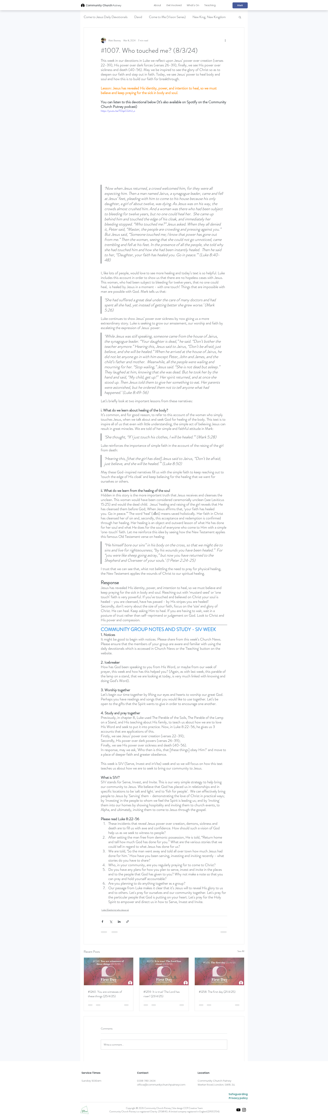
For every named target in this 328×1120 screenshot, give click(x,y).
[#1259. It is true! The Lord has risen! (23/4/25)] (164, 971)
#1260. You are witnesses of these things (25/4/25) (105, 994)
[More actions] (225, 40)
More (196, 16)
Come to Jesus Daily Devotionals (105, 16)
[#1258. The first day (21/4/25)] (219, 971)
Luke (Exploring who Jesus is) (115, 910)
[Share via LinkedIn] (119, 921)
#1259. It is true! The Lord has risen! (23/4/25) (162, 994)
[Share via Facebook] (102, 921)
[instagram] (244, 1112)
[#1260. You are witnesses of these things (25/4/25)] (108, 971)
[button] (157, 5)
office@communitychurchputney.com (161, 1087)
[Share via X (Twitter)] (110, 921)
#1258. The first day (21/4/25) (217, 992)
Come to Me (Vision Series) (167, 16)
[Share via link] (127, 921)
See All (240, 951)
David (138, 16)
